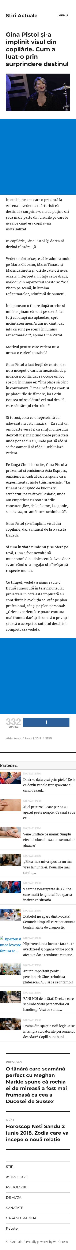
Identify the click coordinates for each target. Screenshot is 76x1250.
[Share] (46, 722)
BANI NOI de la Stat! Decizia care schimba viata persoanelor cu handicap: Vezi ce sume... (48, 1004)
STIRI (48, 738)
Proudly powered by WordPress (47, 1242)
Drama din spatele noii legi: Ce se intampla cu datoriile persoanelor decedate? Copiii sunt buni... (49, 1031)
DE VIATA (13, 1198)
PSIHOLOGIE (16, 1187)
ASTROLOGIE (17, 1177)
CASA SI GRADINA (21, 1218)
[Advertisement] (38, 157)
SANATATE (14, 1208)
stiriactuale (13, 738)
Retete (12, 1228)
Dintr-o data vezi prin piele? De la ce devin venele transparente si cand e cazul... (49, 785)
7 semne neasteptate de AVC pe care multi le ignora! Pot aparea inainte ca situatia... (47, 894)
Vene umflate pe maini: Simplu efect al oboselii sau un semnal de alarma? (49, 839)
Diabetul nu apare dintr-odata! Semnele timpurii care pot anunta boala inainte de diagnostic (49, 922)
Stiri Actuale (22, 15)
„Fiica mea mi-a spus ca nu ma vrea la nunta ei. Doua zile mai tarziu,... (47, 867)
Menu (63, 15)
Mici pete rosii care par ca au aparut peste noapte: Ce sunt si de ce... (49, 812)
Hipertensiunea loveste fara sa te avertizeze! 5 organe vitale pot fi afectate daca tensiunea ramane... (49, 949)
